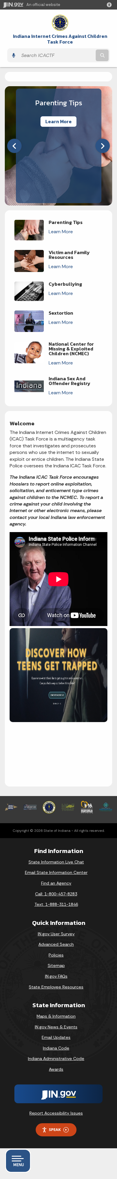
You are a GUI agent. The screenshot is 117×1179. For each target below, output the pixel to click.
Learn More (58, 121)
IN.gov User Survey (56, 934)
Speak (55, 1129)
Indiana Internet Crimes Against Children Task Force (60, 39)
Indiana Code (56, 1048)
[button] (110, 4)
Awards (56, 1069)
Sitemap (56, 965)
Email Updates (56, 1037)
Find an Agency (56, 883)
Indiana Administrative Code (56, 1058)
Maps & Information (56, 1016)
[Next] (102, 146)
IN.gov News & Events (56, 1027)
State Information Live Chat (56, 862)
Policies (56, 955)
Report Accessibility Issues (56, 1113)
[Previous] (14, 146)
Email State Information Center (56, 872)
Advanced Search (56, 944)
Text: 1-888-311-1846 (56, 904)
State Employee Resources (56, 987)
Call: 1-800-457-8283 (56, 894)
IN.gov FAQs (56, 976)
